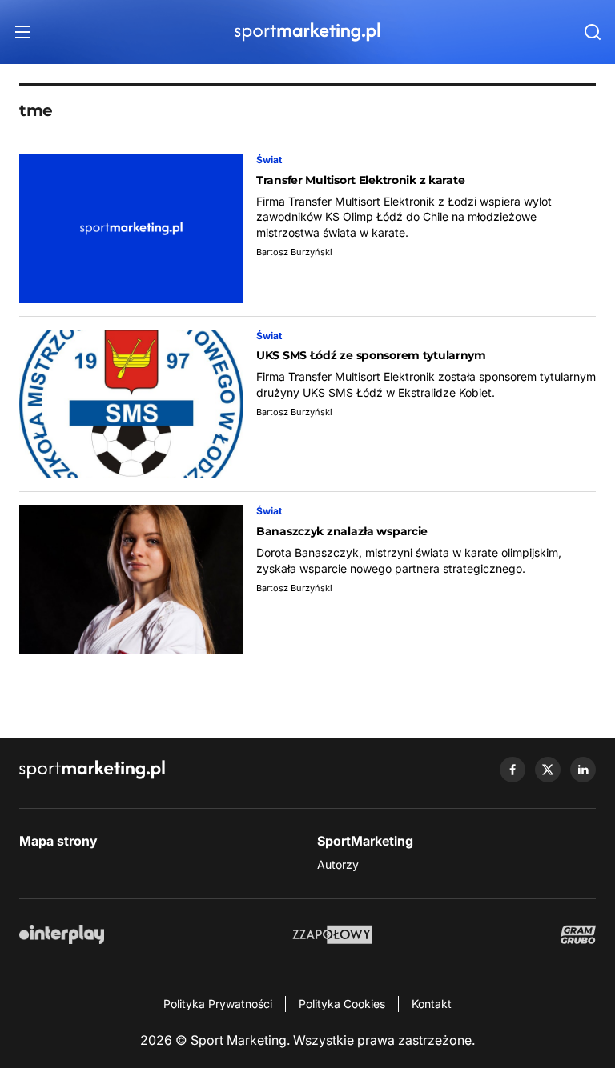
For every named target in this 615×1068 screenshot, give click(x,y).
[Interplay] (61, 934)
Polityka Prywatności (217, 1003)
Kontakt (432, 1003)
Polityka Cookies (342, 1003)
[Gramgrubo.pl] (578, 934)
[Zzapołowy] (332, 934)
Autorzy (338, 864)
